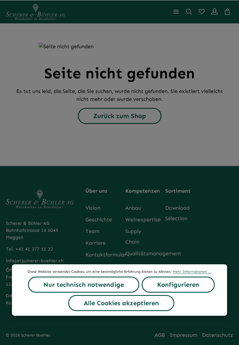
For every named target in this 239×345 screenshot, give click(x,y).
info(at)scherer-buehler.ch (35, 260)
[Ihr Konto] (214, 12)
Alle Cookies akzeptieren (121, 303)
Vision (92, 208)
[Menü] (176, 12)
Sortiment (178, 191)
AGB (159, 335)
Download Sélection (177, 213)
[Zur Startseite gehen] (35, 12)
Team (92, 231)
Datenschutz (217, 335)
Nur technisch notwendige (83, 285)
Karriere (95, 243)
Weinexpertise (143, 219)
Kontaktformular (105, 254)
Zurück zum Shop (119, 116)
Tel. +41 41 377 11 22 (29, 249)
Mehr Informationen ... (192, 272)
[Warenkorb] (227, 12)
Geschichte (98, 219)
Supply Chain (133, 236)
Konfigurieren (178, 285)
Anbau (133, 208)
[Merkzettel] (202, 12)
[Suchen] (189, 12)
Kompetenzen (142, 191)
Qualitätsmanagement (153, 253)
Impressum (183, 335)
